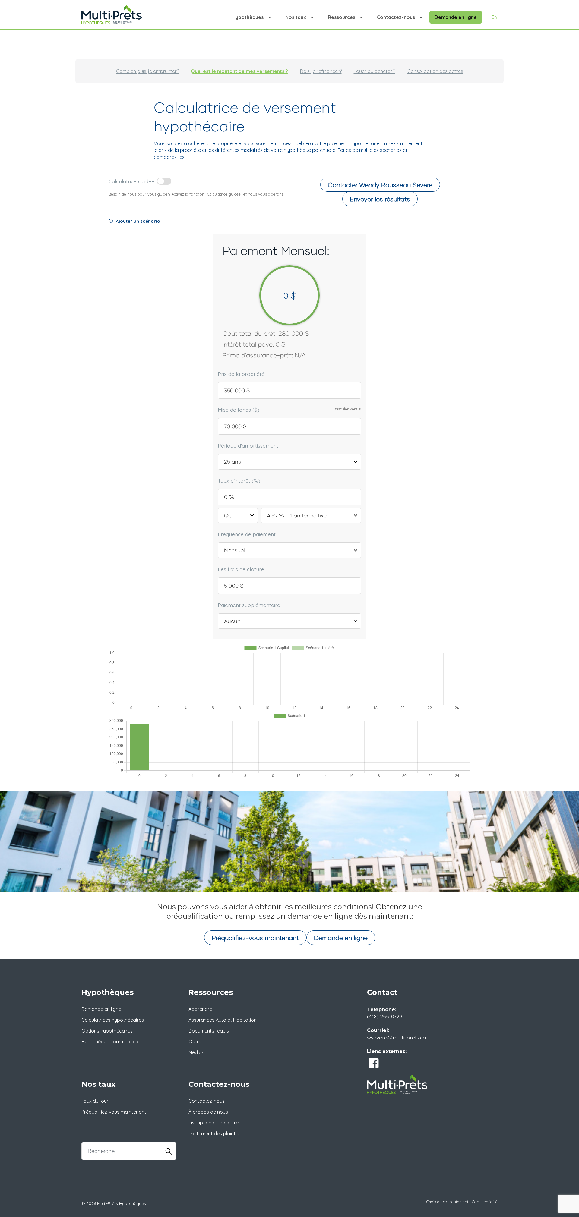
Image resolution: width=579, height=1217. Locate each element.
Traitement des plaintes (214, 1133)
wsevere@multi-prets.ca (396, 1037)
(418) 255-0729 (384, 1016)
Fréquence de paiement (247, 534)
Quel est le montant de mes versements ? (239, 71)
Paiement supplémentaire (249, 605)
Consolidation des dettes (435, 71)
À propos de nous (208, 1111)
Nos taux (295, 17)
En (495, 17)
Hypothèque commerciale (110, 1041)
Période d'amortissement (248, 445)
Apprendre (200, 1009)
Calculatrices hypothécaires (112, 1019)
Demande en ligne (456, 17)
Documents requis (208, 1030)
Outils (194, 1041)
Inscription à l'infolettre (213, 1122)
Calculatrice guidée (131, 181)
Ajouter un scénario (138, 221)
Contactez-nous (396, 17)
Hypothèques (248, 17)
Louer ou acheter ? (374, 71)
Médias (196, 1052)
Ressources (341, 17)
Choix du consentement (447, 1201)
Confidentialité (485, 1201)
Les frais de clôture (241, 569)
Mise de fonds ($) (238, 409)
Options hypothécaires (107, 1030)
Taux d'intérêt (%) (239, 480)
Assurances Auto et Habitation (222, 1019)
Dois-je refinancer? (321, 71)
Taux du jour (95, 1101)
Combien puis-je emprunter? (147, 71)
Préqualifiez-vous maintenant (255, 937)
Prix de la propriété (241, 373)
